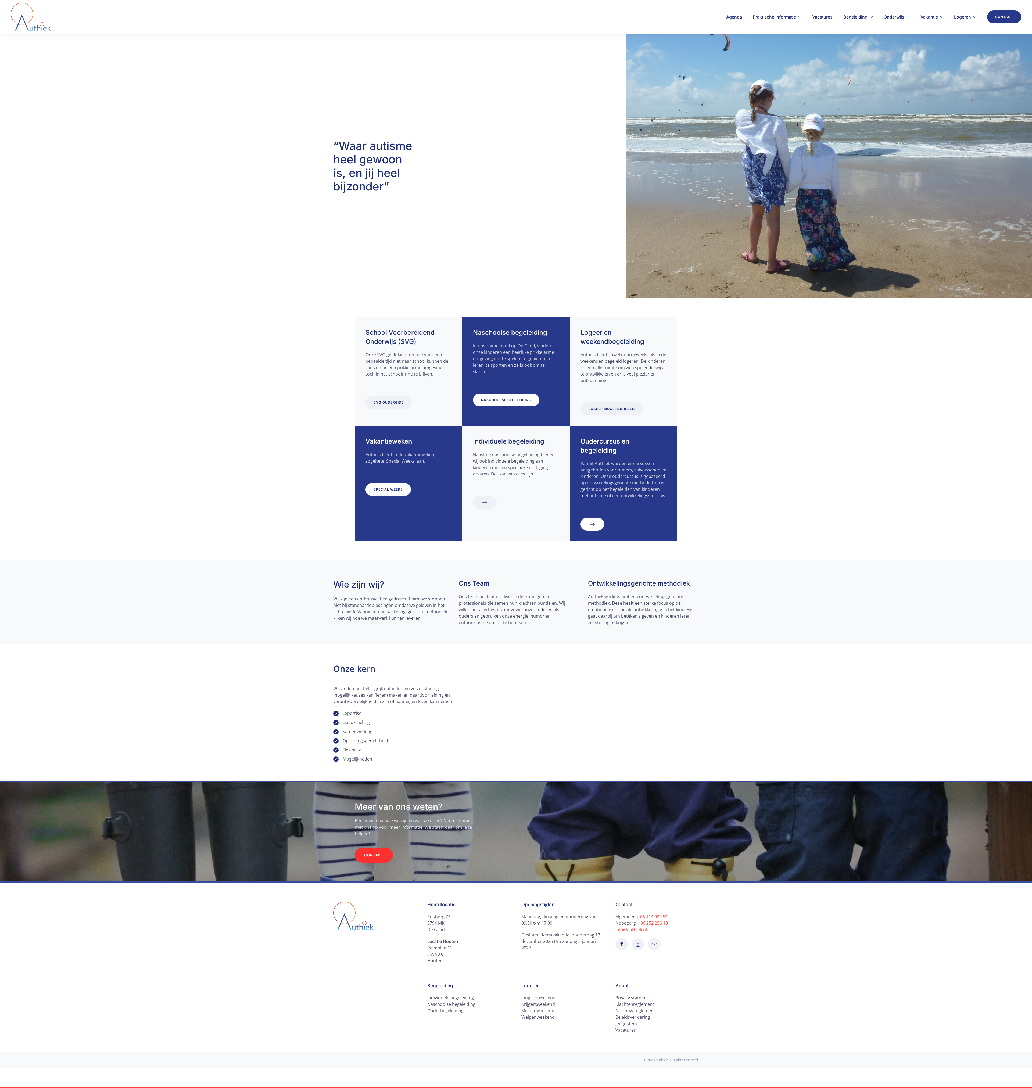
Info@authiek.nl (631, 929)
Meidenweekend (537, 1011)
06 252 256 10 (654, 923)
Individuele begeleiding (450, 998)
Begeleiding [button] (855, 17)
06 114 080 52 (654, 917)
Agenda (734, 17)
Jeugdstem (626, 1023)
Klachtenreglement (634, 1004)
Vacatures (822, 17)
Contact (1004, 17)
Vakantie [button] (929, 17)
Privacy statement (633, 998)
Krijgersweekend (538, 1004)
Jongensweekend (538, 998)
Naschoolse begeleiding (451, 1004)
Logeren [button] (962, 17)
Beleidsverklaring (632, 1017)
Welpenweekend (538, 1017)
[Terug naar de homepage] (31, 17)
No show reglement (635, 1011)
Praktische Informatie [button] (774, 17)
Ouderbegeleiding (445, 1011)
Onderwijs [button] (894, 17)
